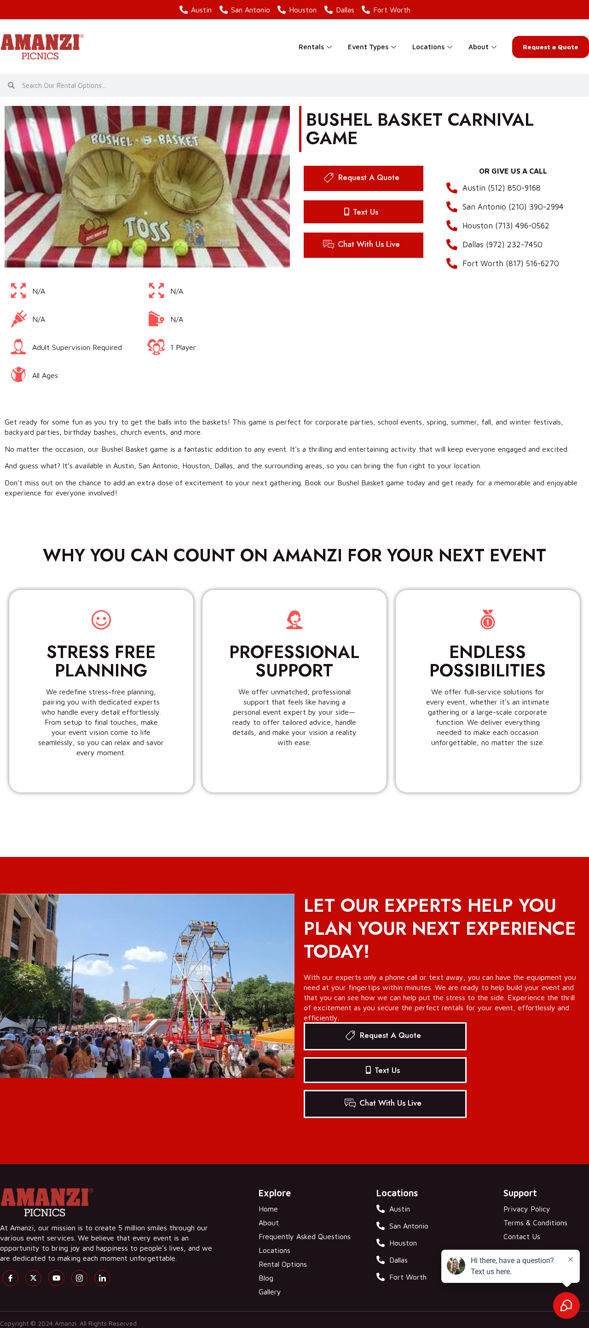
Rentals (311, 47)
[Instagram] (79, 1278)
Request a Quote (550, 47)
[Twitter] (33, 1278)
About (478, 47)
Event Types (368, 47)
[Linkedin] (102, 1278)
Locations (428, 47)
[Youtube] (56, 1278)
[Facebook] (10, 1278)
